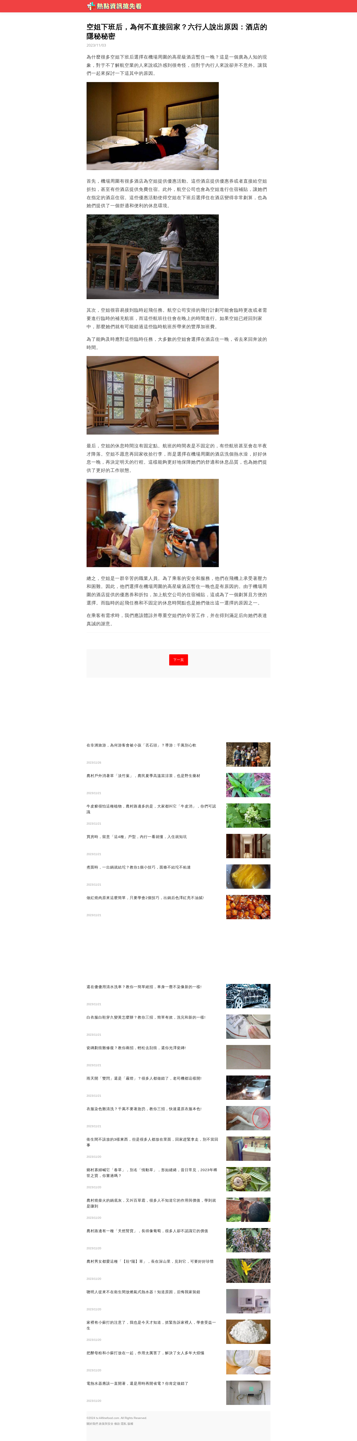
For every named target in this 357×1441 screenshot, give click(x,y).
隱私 (124, 1423)
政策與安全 (106, 1423)
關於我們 (92, 1423)
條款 (117, 1423)
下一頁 (178, 660)
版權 (130, 1423)
